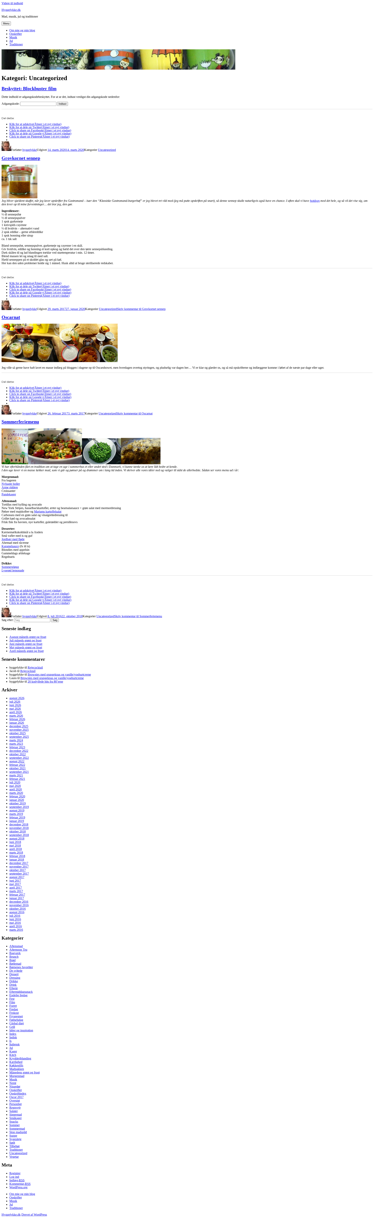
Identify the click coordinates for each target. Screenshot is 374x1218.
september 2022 (19, 757)
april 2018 (15, 849)
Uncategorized (107, 149)
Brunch (14, 956)
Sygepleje (15, 1139)
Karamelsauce (10, 546)
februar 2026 (17, 719)
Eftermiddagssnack (21, 991)
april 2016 (15, 926)
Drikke (13, 981)
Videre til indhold (12, 3)
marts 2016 (16, 929)
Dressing (14, 977)
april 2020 (15, 789)
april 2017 (15, 887)
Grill (12, 1026)
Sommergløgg (10, 567)
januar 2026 (16, 722)
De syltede (15, 970)
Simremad (15, 1114)
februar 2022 (17, 764)
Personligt (15, 1104)
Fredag (13, 1009)
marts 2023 (16, 743)
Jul (11, 41)
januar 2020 (16, 800)
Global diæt (16, 1023)
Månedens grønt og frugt (24, 1072)
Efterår (13, 988)
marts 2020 (16, 793)
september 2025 (19, 736)
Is (10, 1041)
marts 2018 (16, 852)
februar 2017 (17, 894)
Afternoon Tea (18, 949)
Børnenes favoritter (21, 967)
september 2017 (19, 873)
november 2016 (19, 905)
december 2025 (18, 726)
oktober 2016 (17, 908)
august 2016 (16, 912)
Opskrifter (15, 33)
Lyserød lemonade (13, 570)
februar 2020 (17, 796)
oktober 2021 (17, 768)
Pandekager (9, 494)
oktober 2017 (17, 870)
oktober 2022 (17, 754)
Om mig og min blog (22, 30)
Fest (11, 998)
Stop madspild (18, 1132)
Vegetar (14, 1156)
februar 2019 (17, 817)
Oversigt (14, 1100)
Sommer (14, 1125)
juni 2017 (15, 880)
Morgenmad (16, 1076)
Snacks (13, 1121)
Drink (13, 984)
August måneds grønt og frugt (27, 637)
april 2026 (15, 712)
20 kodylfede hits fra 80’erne (45, 681)
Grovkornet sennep (21, 158)
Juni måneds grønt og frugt (25, 644)
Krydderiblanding (20, 1058)
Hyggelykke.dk (11, 10)
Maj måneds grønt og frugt (25, 647)
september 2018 (19, 835)
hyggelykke (29, 149)
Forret (13, 1005)
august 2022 (16, 761)
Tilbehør (14, 1146)
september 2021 (19, 771)
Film (12, 1002)
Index (12, 1034)
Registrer (14, 1173)
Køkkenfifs (16, 1065)
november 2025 (19, 729)
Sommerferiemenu (20, 421)
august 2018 (16, 838)
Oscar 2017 (16, 1097)
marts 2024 (16, 740)
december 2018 (18, 824)
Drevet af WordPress (34, 1214)
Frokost (14, 1012)
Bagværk (15, 953)
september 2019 (19, 807)
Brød (12, 960)
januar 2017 (16, 898)
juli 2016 (14, 915)
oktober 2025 (17, 733)
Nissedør (14, 1086)
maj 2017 (15, 884)
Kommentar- (20, 1183)
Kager (13, 1051)
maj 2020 (15, 785)
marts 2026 (16, 715)
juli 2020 (14, 782)
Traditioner (16, 44)
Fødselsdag (16, 1019)
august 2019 (16, 810)
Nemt (12, 1083)
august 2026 (16, 698)
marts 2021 (16, 775)
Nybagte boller (11, 483)
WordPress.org (18, 1187)
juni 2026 (15, 705)
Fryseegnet (16, 1016)
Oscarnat (11, 317)
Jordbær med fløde (13, 539)
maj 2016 (15, 922)
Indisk (13, 1037)
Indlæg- (17, 1180)
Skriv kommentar (141, 309)
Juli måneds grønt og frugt (25, 640)
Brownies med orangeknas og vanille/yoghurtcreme (59, 674)
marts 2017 (16, 891)
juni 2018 (15, 842)
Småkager (15, 1118)
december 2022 (18, 750)
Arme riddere (10, 487)
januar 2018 (16, 859)
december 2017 (18, 863)
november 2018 (19, 828)
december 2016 (18, 901)
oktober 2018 (17, 831)
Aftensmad (16, 946)
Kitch (12, 1055)
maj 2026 (15, 708)
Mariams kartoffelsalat (47, 511)
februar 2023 (17, 747)
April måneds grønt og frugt (26, 651)
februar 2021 (17, 778)
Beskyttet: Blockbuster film (29, 88)
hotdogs (315, 200)
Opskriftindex (17, 1093)
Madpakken (16, 1069)
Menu (6, 23)
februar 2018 (17, 856)
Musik (13, 37)
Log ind (14, 1176)
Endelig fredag (18, 995)
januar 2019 (16, 821)
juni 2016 (15, 919)
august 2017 (16, 877)
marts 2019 (16, 814)
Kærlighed (15, 1062)
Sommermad (17, 1128)
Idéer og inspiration (21, 1030)
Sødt (12, 1142)
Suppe (13, 1135)
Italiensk (14, 1044)
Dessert (14, 974)
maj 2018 (15, 845)
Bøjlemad (15, 963)
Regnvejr (15, 1107)
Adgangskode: (11, 103)
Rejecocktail (35, 667)
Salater (13, 1111)
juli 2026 (14, 701)
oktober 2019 (17, 803)
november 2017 (19, 866)
